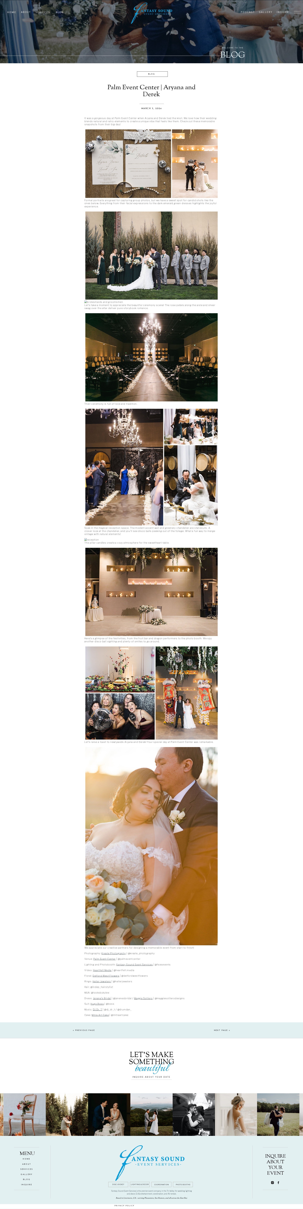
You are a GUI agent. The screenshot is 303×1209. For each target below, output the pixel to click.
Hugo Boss (97, 1003)
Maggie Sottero (143, 998)
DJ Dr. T (97, 1009)
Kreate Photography (113, 953)
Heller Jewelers (102, 981)
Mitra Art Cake (100, 1015)
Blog (151, 74)
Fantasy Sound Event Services (134, 964)
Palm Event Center (104, 959)
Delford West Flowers (106, 975)
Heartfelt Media (102, 970)
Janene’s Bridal (102, 998)
